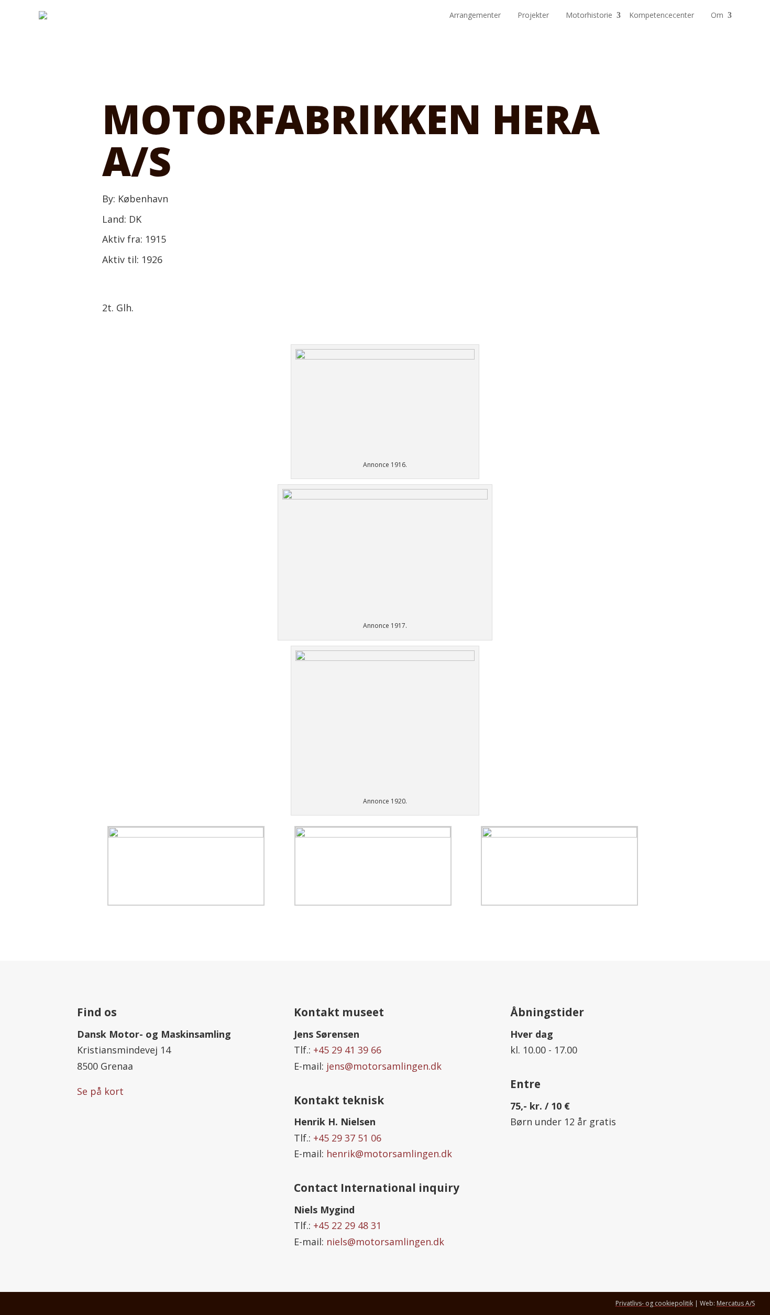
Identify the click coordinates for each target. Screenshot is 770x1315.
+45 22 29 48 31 (347, 1225)
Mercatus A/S (736, 1303)
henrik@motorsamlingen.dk (389, 1153)
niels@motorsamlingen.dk (385, 1241)
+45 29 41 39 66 (347, 1050)
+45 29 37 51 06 (347, 1138)
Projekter (533, 15)
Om (717, 15)
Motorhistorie (589, 15)
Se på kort (100, 1091)
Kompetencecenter (661, 15)
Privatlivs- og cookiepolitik (654, 1303)
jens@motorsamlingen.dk (384, 1066)
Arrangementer (475, 15)
